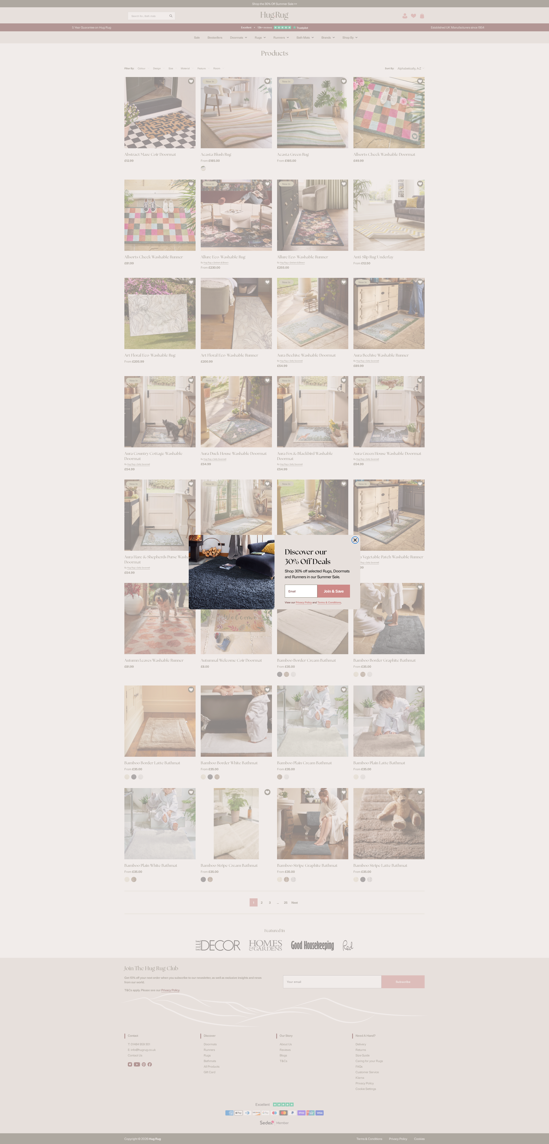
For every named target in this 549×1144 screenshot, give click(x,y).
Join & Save (334, 591)
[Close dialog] (355, 540)
